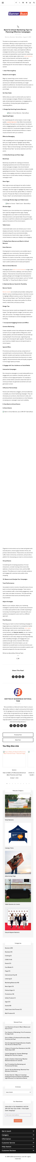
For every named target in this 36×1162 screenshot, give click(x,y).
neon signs (28, 628)
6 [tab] (21, 783)
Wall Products (9, 1013)
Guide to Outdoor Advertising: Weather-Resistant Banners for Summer (16, 1059)
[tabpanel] (14, 765)
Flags (6, 971)
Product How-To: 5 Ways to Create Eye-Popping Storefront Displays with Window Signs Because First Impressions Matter (17, 1076)
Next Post (18, 740)
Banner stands (7, 292)
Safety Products (9, 998)
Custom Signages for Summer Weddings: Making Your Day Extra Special (16, 1054)
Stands (7, 1005)
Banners (7, 37)
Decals (7, 963)
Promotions (8, 994)
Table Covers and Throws (12, 1009)
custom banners (12, 122)
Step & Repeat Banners (12, 932)
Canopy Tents (9, 848)
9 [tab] (29, 783)
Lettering (7, 979)
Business (12, 37)
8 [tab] (26, 783)
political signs (9, 990)
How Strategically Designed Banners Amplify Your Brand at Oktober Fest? (18, 1043)
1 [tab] (7, 783)
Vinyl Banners (9, 820)
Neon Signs (8, 986)
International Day (10, 975)
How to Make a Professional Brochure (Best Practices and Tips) (14, 774)
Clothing (7, 955)
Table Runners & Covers (12, 904)
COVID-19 (7, 959)
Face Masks (8, 967)
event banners (28, 56)
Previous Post (18, 734)
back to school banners (19, 269)
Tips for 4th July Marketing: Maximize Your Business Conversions (17, 1070)
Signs (6, 1002)
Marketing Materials (11, 982)
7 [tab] (23, 783)
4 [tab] (15, 783)
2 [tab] (10, 783)
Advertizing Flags (10, 876)
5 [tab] (18, 783)
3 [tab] (12, 783)
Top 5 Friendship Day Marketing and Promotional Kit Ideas (15, 1065)
